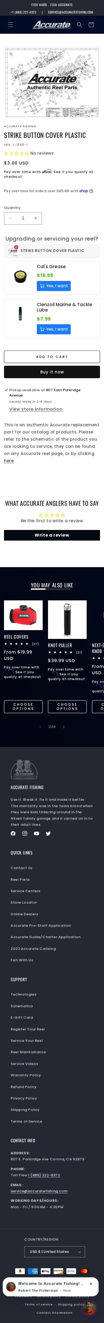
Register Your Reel (28, 1029)
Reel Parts (20, 879)
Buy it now (52, 372)
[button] (11, 25)
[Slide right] (64, 727)
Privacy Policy (24, 1098)
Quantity (12, 207)
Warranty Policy (26, 1075)
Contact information (54, 1313)
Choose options (23, 706)
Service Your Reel (27, 1040)
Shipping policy (71, 1304)
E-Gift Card (22, 1017)
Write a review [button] (52, 535)
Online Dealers (24, 914)
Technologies (23, 994)
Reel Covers (16, 637)
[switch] (89, 1308)
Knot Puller (60, 645)
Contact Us (22, 867)
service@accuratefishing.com (70, 12)
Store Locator (24, 902)
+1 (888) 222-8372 (23, 12)
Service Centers (26, 891)
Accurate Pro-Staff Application (41, 925)
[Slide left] (40, 727)
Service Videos (24, 1063)
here (9, 461)
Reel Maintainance (28, 1052)
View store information (35, 409)
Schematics (22, 1006)
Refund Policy (24, 1086)
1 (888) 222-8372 (44, 1175)
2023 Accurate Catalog (33, 948)
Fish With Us (22, 960)
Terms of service (39, 1304)
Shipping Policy (25, 1109)
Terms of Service (26, 1121)
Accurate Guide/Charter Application (46, 936)
